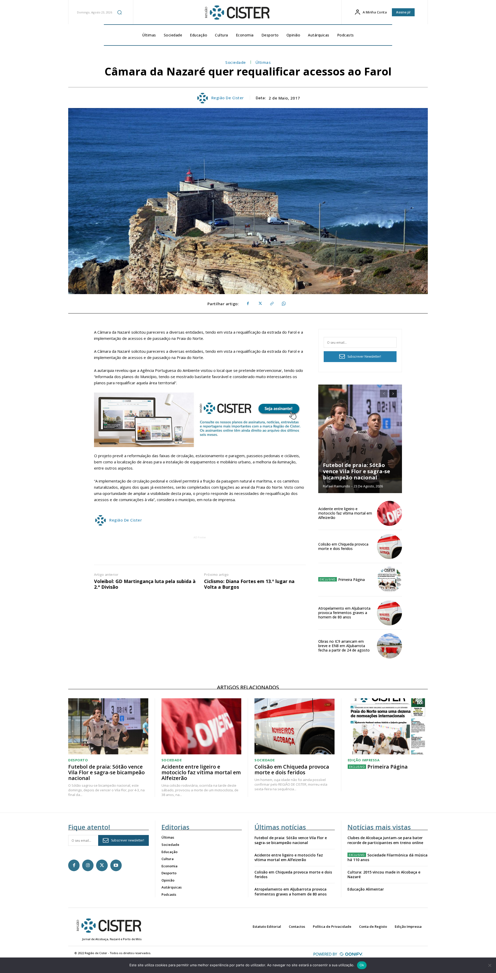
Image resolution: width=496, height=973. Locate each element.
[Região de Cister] (236, 12)
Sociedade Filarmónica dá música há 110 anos (387, 857)
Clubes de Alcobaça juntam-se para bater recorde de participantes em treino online (385, 840)
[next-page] (393, 393)
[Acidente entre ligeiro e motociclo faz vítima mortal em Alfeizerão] (389, 513)
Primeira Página (351, 579)
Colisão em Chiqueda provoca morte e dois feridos (343, 546)
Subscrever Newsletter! (364, 356)
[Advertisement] (200, 551)
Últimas (263, 62)
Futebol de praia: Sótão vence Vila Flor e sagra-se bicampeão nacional (356, 471)
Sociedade (235, 62)
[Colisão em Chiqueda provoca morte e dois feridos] (389, 546)
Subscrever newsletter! (127, 840)
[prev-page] (384, 393)
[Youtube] (116, 865)
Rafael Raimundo (336, 486)
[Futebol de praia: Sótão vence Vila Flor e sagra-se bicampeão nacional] (360, 439)
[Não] (489, 965)
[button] (120, 12)
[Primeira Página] (389, 579)
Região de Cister (227, 97)
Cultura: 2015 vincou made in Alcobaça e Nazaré (383, 874)
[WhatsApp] (283, 303)
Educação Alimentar (365, 889)
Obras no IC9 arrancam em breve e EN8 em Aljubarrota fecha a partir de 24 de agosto (344, 646)
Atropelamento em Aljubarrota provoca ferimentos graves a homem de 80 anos (344, 612)
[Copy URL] (271, 303)
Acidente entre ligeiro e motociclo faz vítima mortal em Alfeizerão (345, 513)
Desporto (78, 760)
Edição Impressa (364, 760)
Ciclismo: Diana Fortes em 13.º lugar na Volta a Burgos (249, 584)
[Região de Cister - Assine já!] (200, 420)
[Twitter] (259, 303)
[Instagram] (88, 865)
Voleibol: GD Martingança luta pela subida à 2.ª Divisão (145, 584)
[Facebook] (248, 303)
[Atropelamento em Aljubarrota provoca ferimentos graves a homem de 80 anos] (389, 612)
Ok (362, 965)
